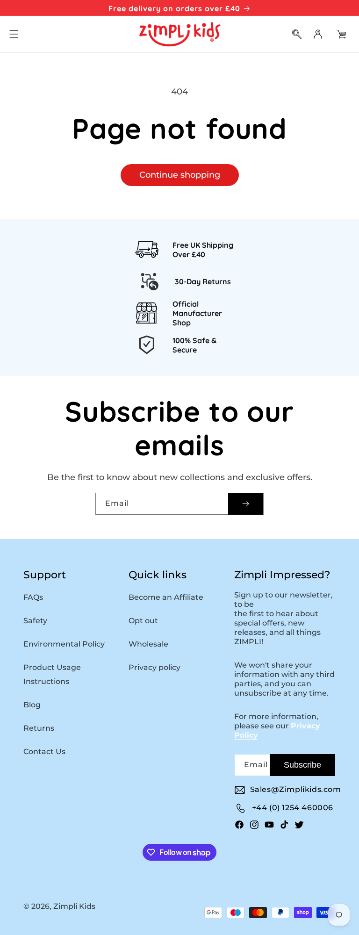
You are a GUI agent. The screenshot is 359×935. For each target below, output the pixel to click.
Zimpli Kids (74, 906)
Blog (32, 704)
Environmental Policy (64, 644)
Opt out (143, 620)
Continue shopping (179, 175)
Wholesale (148, 644)
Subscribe (302, 765)
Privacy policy (154, 667)
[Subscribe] (245, 504)
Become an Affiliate (166, 597)
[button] (14, 34)
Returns (38, 728)
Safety (35, 620)
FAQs (33, 597)
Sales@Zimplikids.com (295, 789)
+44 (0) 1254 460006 (292, 807)
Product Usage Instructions (52, 674)
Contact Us (44, 751)
